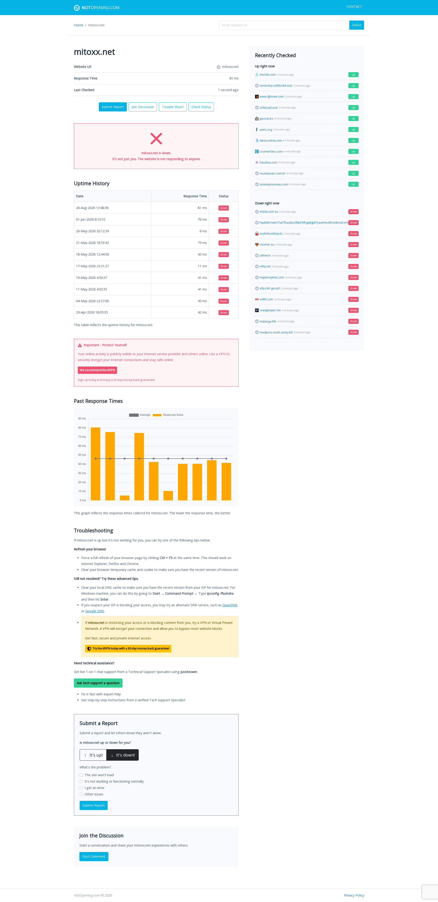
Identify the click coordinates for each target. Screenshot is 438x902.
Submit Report (113, 107)
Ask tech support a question (98, 683)
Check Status (201, 107)
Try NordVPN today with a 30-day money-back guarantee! (130, 648)
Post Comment (93, 856)
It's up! (93, 755)
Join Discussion (143, 107)
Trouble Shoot (173, 107)
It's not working (114, 781)
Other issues (94, 794)
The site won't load (99, 775)
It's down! (123, 755)
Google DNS (94, 611)
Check (356, 25)
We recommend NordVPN (97, 370)
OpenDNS (229, 605)
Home (78, 25)
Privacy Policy (354, 895)
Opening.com (101, 7)
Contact (354, 6)
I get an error (94, 788)
